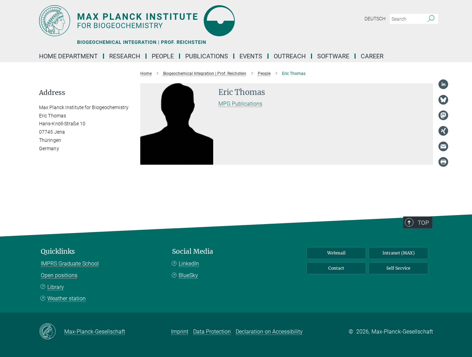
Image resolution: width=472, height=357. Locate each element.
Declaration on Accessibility (269, 331)
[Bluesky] (443, 100)
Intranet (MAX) (399, 252)
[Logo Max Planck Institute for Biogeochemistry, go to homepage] (168, 20)
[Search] (431, 19)
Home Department (68, 56)
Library (55, 287)
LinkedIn (189, 263)
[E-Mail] (443, 146)
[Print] (443, 162)
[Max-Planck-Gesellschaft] (51, 332)
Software (333, 56)
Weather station (66, 298)
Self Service (398, 268)
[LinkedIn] (443, 84)
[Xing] (443, 131)
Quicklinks (58, 251)
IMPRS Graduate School (70, 263)
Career (372, 56)
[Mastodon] (443, 115)
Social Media (192, 251)
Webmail (336, 252)
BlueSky (188, 275)
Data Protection (212, 331)
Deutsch (375, 18)
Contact (336, 268)
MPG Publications (240, 103)
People (163, 56)
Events (250, 56)
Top (423, 222)
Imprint (179, 331)
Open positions (59, 275)
